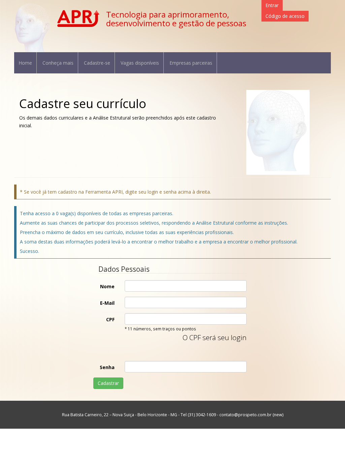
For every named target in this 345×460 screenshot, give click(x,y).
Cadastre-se (97, 63)
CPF (110, 319)
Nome (107, 286)
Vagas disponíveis (140, 63)
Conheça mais (57, 63)
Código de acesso (285, 16)
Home (25, 63)
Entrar (272, 5)
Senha (107, 367)
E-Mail (107, 303)
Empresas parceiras (190, 63)
